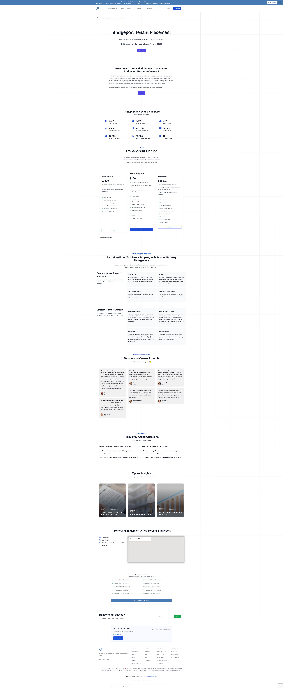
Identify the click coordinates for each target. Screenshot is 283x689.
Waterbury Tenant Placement (121, 593)
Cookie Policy (160, 657)
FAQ (146, 654)
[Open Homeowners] (116, 9)
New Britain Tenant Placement (152, 586)
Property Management (106, 18)
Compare (147, 660)
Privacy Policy (160, 654)
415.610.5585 (175, 657)
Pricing (133, 657)
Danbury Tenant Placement (151, 583)
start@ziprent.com (176, 654)
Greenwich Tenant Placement (152, 593)
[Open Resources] (141, 9)
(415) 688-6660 (117, 634)
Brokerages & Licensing (130, 676)
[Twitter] (104, 659)
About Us (147, 651)
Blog (146, 657)
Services (134, 654)
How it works (135, 651)
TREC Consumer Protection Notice (150, 676)
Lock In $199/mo (272, 2)
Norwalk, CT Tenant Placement (152, 580)
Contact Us (174, 651)
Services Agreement (162, 651)
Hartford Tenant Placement (121, 590)
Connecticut (116, 18)
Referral (134, 660)
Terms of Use (160, 663)
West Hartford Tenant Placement (152, 590)
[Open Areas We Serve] (156, 9)
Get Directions (118, 638)
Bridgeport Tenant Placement (121, 580)
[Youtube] (108, 659)
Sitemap (137, 676)
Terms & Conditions (162, 660)
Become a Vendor (136, 663)
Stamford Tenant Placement (121, 583)
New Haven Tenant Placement (122, 586)
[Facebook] (100, 659)
